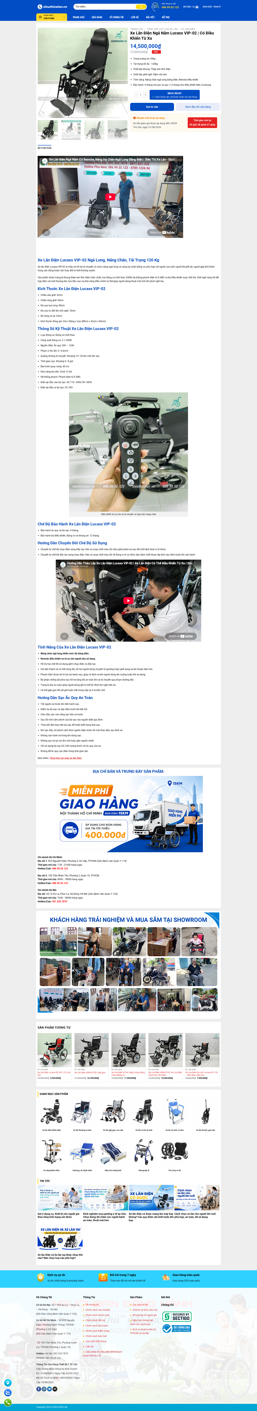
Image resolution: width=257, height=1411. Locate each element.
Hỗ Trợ (165, 17)
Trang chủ (136, 29)
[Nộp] (141, 6)
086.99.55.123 (60, 868)
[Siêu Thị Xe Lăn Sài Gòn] (52, 6)
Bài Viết (150, 17)
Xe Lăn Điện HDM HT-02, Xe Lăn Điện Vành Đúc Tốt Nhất (165, 1074)
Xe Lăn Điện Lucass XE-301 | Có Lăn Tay (53, 1074)
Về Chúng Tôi (117, 17)
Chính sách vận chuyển (98, 1309)
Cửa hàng (97, 17)
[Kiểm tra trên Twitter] (49, 1389)
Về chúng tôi (92, 1304)
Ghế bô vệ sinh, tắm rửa (145, 1309)
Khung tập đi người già (145, 1315)
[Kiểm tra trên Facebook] (38, 1389)
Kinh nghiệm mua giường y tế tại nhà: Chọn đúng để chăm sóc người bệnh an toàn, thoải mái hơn (104, 1217)
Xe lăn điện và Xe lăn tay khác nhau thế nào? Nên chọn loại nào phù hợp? (60, 1256)
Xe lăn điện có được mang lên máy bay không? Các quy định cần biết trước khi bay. (151, 1217)
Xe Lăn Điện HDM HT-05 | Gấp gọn (90, 1072)
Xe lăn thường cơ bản (82, 1130)
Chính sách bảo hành (97, 1325)
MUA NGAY (175, 93)
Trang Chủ (78, 17)
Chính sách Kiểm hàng (97, 1330)
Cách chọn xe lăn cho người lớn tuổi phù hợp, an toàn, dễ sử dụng (195, 1215)
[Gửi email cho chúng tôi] (55, 1389)
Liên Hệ (135, 17)
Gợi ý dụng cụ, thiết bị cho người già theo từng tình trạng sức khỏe (58, 1215)
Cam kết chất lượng (96, 1341)
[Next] (122, 73)
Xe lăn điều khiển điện (51, 1130)
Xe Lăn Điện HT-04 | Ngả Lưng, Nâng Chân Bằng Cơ (128, 1074)
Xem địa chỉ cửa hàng (198, 106)
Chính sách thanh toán (97, 1315)
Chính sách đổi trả (95, 1320)
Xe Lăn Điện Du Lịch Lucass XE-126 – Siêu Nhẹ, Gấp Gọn (201, 1074)
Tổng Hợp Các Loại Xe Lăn (162, 29)
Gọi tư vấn (152, 106)
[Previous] (43, 73)
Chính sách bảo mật (96, 1336)
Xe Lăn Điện (188, 29)
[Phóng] (42, 114)
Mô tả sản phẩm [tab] (44, 148)
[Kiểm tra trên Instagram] (44, 1389)
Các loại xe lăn (140, 1304)
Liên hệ (89, 1346)
